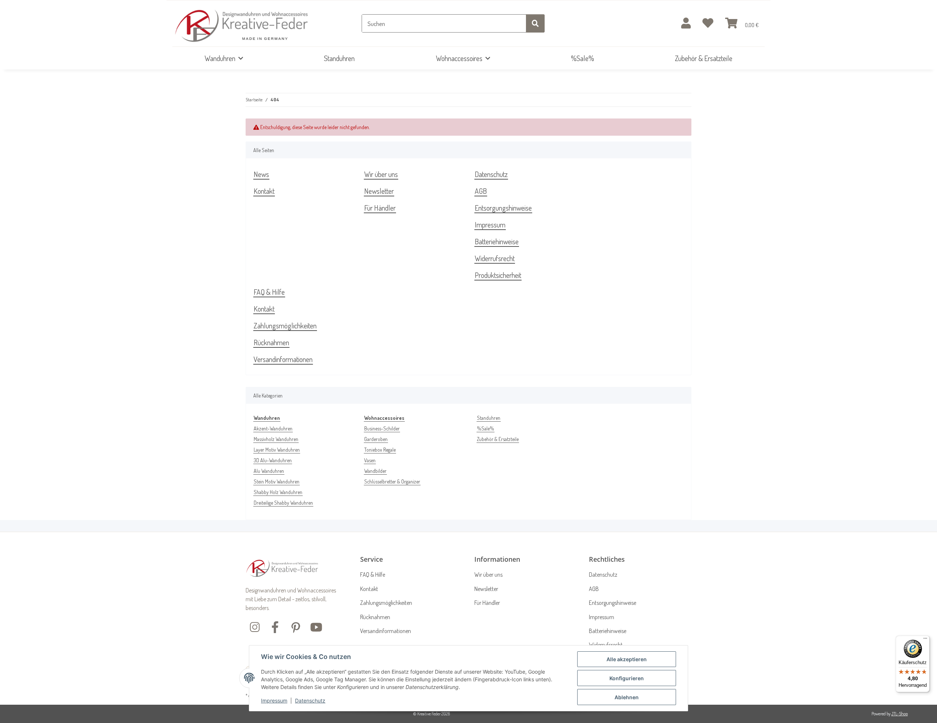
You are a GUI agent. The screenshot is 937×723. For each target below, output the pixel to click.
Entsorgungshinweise (503, 207)
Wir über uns (381, 174)
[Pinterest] (296, 626)
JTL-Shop (899, 713)
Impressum (274, 700)
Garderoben (376, 439)
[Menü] (925, 640)
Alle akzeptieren (626, 659)
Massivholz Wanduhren (276, 439)
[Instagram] (255, 626)
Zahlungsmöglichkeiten (285, 325)
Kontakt (264, 191)
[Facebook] (275, 626)
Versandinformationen (283, 359)
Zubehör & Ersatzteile (498, 439)
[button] (686, 23)
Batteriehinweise (497, 241)
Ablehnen (627, 697)
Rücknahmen (271, 342)
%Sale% (485, 428)
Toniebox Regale (380, 450)
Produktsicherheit (498, 275)
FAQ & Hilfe (269, 292)
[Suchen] (535, 23)
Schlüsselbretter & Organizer (392, 481)
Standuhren (488, 418)
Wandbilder (375, 471)
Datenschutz (310, 700)
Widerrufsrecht (495, 258)
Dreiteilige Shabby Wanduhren (283, 503)
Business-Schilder (382, 428)
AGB (481, 191)
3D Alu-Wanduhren (273, 460)
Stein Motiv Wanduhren (276, 481)
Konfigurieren (626, 678)
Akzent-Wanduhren (273, 428)
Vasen (370, 460)
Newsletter (379, 191)
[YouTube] (316, 626)
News (261, 174)
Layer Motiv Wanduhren (277, 450)
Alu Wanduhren (269, 471)
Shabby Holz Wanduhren (278, 492)
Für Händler (380, 207)
